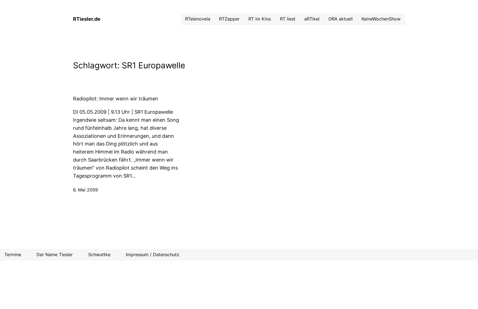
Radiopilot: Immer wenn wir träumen (115, 99)
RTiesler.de (86, 19)
